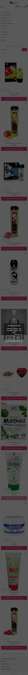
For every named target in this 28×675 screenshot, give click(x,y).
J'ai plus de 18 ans (9, 339)
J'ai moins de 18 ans (18, 338)
